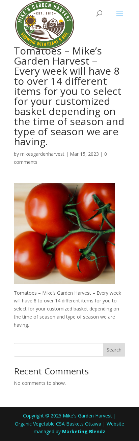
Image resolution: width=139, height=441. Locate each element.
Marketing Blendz (83, 431)
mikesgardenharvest (42, 154)
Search (114, 349)
